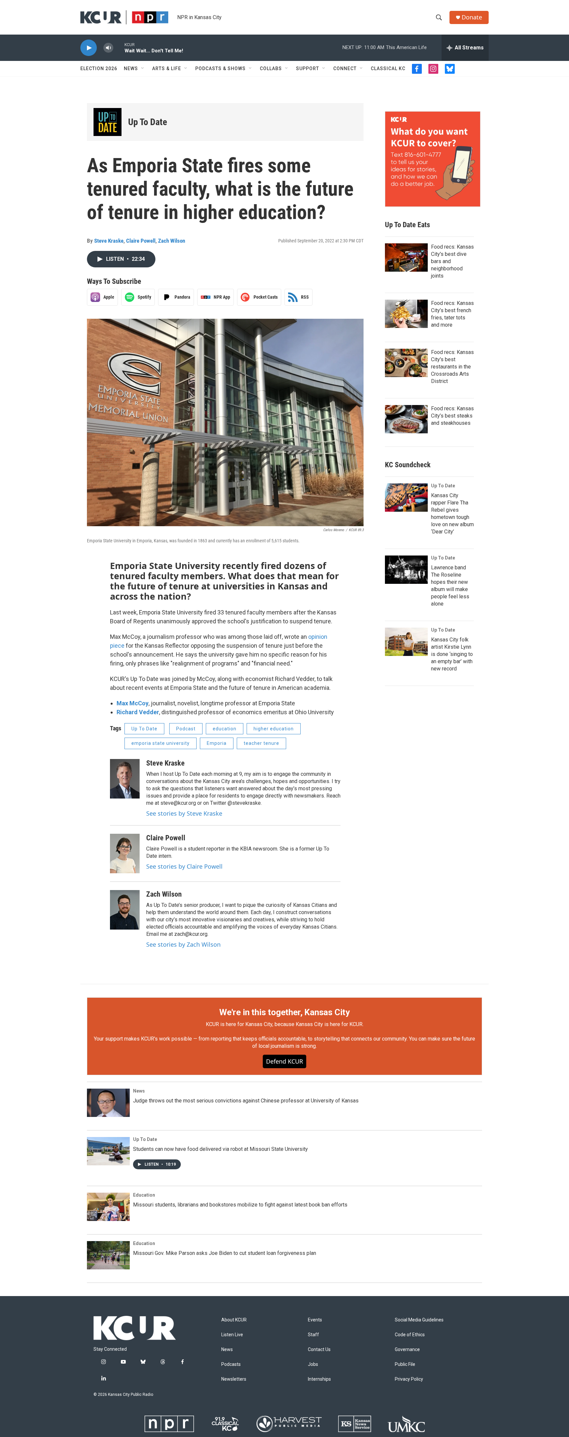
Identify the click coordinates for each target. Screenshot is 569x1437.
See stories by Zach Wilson (183, 944)
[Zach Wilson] (125, 910)
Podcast (186, 728)
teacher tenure (261, 743)
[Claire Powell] (125, 853)
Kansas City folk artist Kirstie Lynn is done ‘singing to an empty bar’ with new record (452, 654)
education (224, 728)
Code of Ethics (410, 1334)
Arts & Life (166, 68)
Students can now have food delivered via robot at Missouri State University (220, 1149)
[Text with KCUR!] (432, 159)
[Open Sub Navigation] (143, 68)
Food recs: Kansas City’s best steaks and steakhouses (452, 415)
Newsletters (233, 1379)
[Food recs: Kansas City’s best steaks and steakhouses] (406, 419)
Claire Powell (140, 240)
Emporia (217, 743)
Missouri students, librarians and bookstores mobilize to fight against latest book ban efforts (240, 1205)
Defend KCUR (284, 1061)
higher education (274, 728)
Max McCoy (133, 703)
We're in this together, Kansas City (284, 1012)
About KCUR (234, 1319)
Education (144, 1195)
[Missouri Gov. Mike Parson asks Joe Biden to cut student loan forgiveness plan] (108, 1255)
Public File (405, 1364)
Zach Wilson (171, 240)
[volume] (108, 48)
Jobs (313, 1364)
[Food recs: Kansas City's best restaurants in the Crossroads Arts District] (406, 363)
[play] (88, 48)
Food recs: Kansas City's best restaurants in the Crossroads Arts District (452, 366)
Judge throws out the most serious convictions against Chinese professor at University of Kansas (246, 1101)
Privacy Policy (409, 1379)
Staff (313, 1334)
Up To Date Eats (407, 225)
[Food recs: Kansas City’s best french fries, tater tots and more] (406, 314)
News (131, 68)
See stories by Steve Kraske (184, 813)
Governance (407, 1349)
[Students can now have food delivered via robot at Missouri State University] (108, 1151)
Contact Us (319, 1349)
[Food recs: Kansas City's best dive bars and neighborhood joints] (406, 257)
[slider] (119, 47)
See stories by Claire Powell (184, 866)
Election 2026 (98, 68)
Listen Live (232, 1334)
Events (315, 1319)
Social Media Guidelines (419, 1319)
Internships (319, 1379)
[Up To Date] (108, 122)
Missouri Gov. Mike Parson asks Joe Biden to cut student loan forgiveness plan (224, 1253)
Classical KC (388, 68)
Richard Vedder (138, 712)
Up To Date (147, 122)
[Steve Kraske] (125, 779)
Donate (472, 17)
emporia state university (160, 743)
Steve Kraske (108, 240)
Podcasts (231, 1364)
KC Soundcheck (408, 465)
